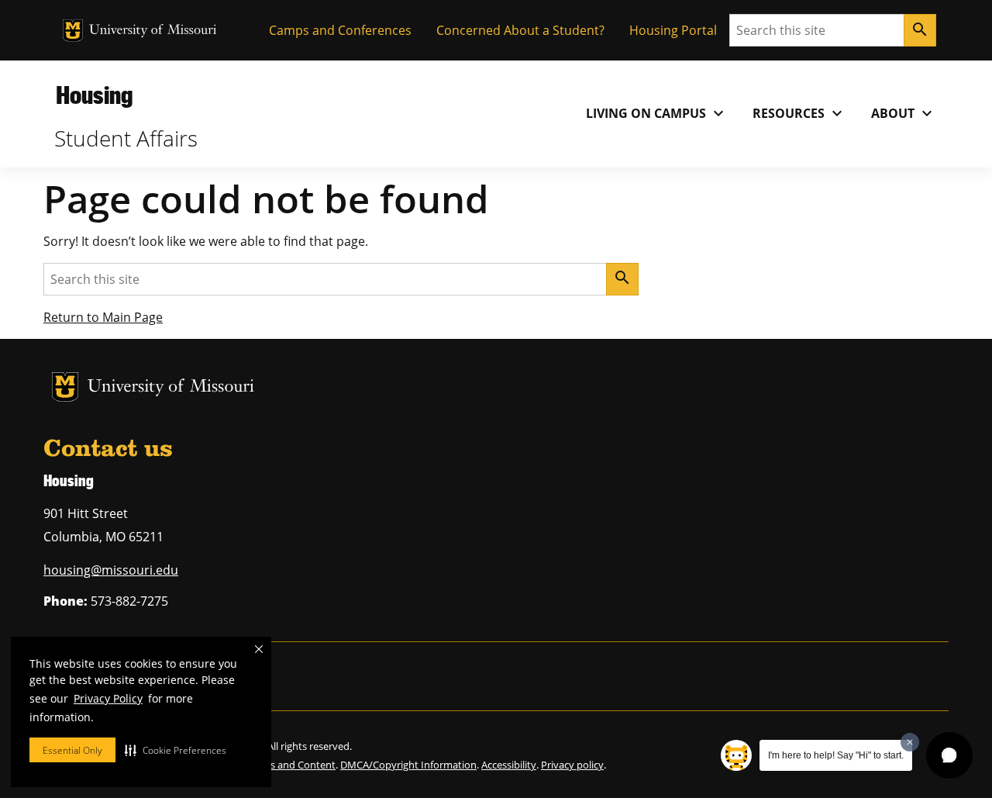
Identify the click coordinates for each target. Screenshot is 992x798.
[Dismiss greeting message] (910, 742)
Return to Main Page (103, 317)
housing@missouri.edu (110, 570)
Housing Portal (673, 30)
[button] (175, 750)
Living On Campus (657, 113)
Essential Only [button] (72, 750)
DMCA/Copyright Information (408, 765)
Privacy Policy (108, 698)
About (903, 113)
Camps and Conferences (340, 30)
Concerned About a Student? (520, 30)
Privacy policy (572, 765)
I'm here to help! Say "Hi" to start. (836, 755)
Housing (94, 94)
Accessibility (508, 765)
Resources (799, 113)
